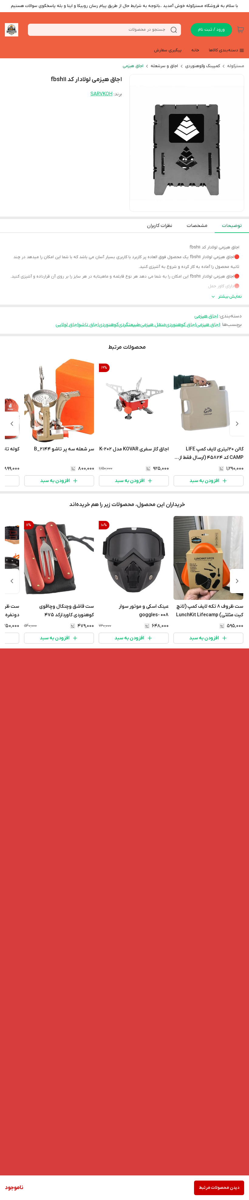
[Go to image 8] (172, 205)
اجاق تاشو (88, 325)
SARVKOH (101, 94)
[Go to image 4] (191, 205)
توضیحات (232, 226)
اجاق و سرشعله (164, 66)
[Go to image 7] (177, 205)
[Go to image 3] (196, 205)
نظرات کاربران (159, 226)
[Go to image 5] (187, 205)
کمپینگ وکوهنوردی (202, 66)
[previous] (237, 424)
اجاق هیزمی (133, 66)
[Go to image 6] (182, 205)
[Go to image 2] (201, 205)
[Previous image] (138, 143)
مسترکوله (235, 66)
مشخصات (197, 226)
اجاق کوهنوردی (181, 325)
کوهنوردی (108, 325)
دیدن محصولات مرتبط (219, 1188)
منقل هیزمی (153, 325)
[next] (12, 424)
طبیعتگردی (129, 325)
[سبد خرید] (240, 29)
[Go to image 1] (208, 205)
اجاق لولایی (67, 325)
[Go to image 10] (162, 205)
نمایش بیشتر (230, 296)
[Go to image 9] (167, 205)
